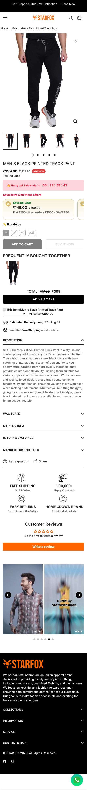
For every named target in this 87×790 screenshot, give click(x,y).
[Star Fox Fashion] (43, 18)
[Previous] (8, 595)
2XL (32, 232)
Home (4, 28)
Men (14, 28)
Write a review (43, 547)
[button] (79, 17)
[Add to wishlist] (75, 41)
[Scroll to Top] (80, 769)
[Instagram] (12, 761)
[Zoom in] (75, 121)
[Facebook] (4, 761)
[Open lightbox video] (23, 599)
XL (22, 232)
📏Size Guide (12, 224)
